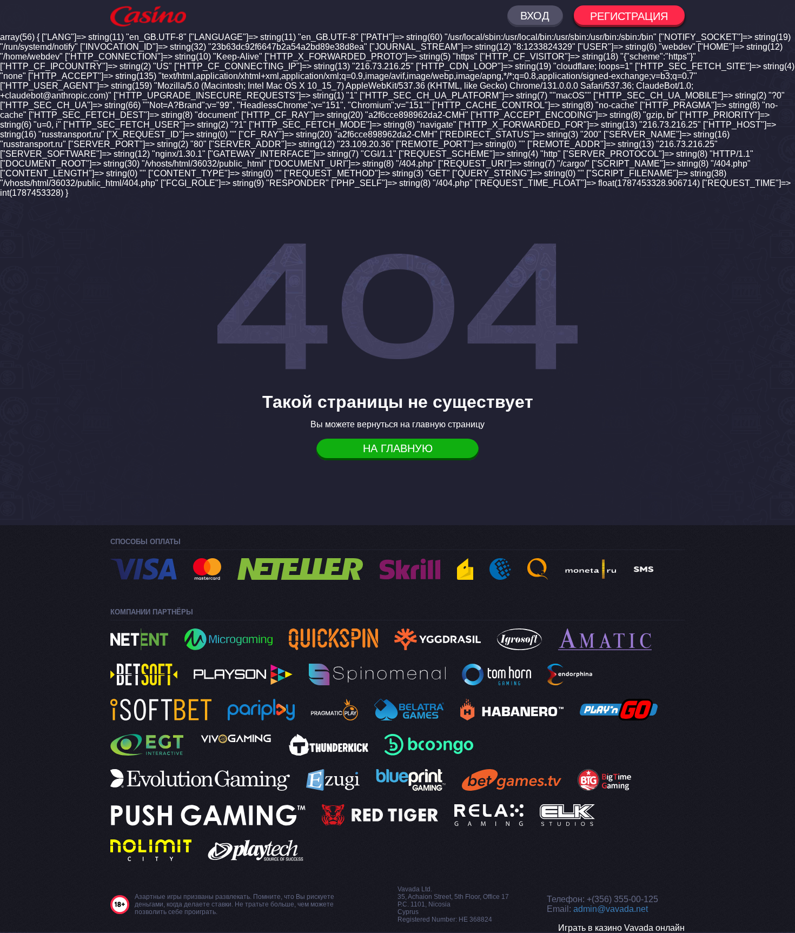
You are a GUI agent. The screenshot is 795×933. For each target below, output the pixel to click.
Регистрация (629, 16)
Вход (534, 16)
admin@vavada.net (610, 909)
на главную (398, 448)
